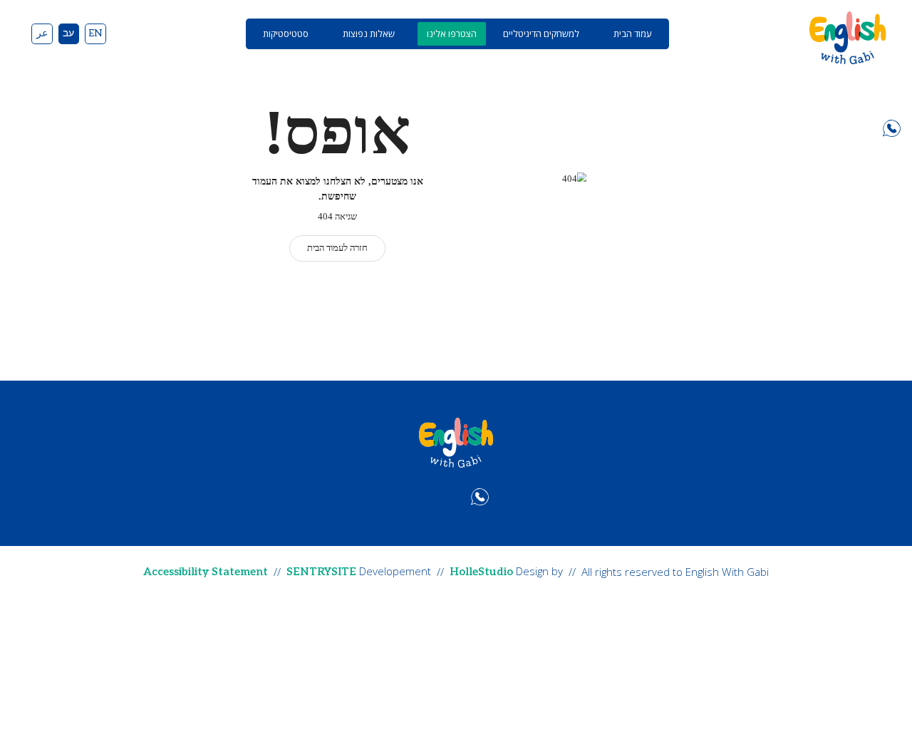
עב (68, 33)
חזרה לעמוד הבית (337, 248)
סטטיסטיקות (286, 33)
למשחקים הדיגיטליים (541, 33)
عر (42, 33)
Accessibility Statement (205, 571)
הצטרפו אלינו (452, 33)
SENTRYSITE (321, 571)
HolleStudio (481, 571)
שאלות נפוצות (369, 33)
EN (95, 33)
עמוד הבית (632, 33)
